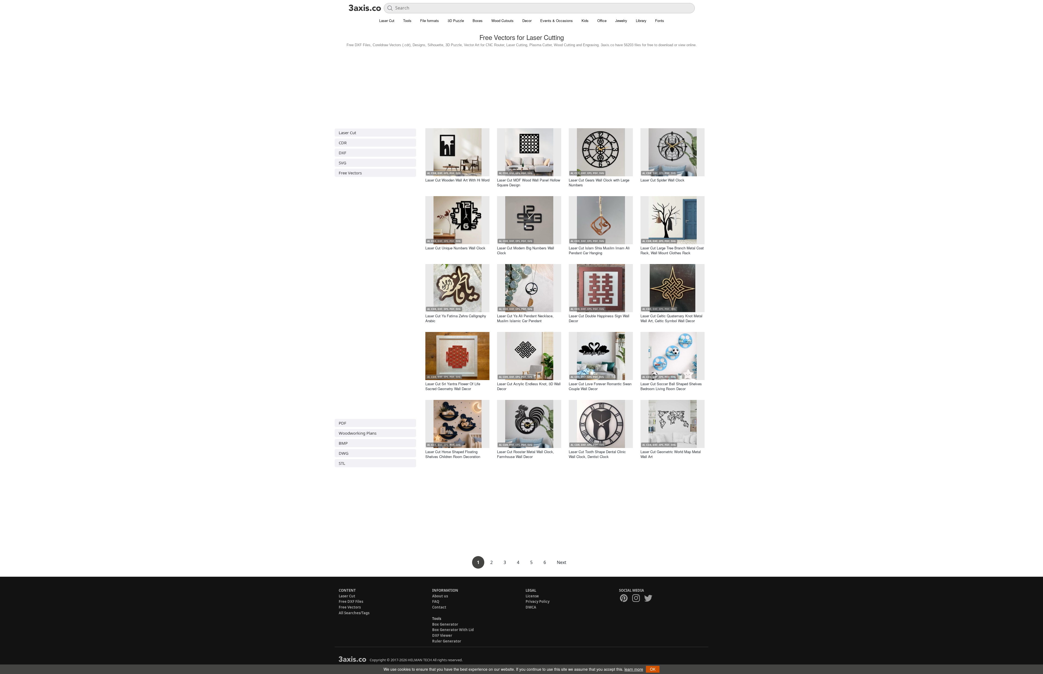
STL (342, 463)
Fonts (659, 20)
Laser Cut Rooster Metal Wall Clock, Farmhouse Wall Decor (525, 454)
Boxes (478, 20)
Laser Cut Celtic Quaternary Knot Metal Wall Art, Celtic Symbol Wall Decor (671, 318)
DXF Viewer (442, 635)
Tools (407, 20)
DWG (343, 453)
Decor (527, 20)
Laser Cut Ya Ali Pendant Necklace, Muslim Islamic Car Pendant (525, 318)
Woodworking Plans (357, 433)
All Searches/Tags (354, 612)
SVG (342, 162)
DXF (342, 152)
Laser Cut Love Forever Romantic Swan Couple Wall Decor (600, 386)
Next (561, 562)
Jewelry (621, 20)
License (532, 596)
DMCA (531, 607)
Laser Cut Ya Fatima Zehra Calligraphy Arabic (455, 318)
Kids (585, 20)
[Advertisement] (521, 86)
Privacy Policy (537, 601)
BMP (343, 443)
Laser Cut (386, 20)
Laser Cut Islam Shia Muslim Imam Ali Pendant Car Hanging (599, 250)
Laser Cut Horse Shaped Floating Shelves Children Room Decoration (452, 454)
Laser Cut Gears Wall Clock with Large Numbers (599, 182)
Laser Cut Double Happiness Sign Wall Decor (599, 318)
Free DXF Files (351, 601)
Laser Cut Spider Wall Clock (662, 180)
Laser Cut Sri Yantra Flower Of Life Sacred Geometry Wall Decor (452, 386)
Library (641, 20)
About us (440, 596)
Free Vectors (350, 172)
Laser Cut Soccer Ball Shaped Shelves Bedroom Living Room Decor (671, 386)
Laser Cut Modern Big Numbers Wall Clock (525, 250)
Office (602, 20)
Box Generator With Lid (453, 629)
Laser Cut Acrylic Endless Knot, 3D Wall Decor (529, 386)
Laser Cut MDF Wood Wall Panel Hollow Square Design (528, 182)
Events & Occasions (556, 20)
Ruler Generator (446, 641)
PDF (342, 423)
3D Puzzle (456, 20)
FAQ (435, 601)
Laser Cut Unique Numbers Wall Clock (455, 247)
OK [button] (652, 669)
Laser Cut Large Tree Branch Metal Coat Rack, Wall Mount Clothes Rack (672, 250)
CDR (343, 142)
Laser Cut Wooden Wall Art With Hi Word (457, 180)
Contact (439, 607)
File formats (429, 20)
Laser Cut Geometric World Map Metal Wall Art (670, 454)
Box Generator (445, 624)
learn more (633, 669)
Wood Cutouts (502, 20)
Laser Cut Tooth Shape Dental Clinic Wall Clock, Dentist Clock (597, 454)
